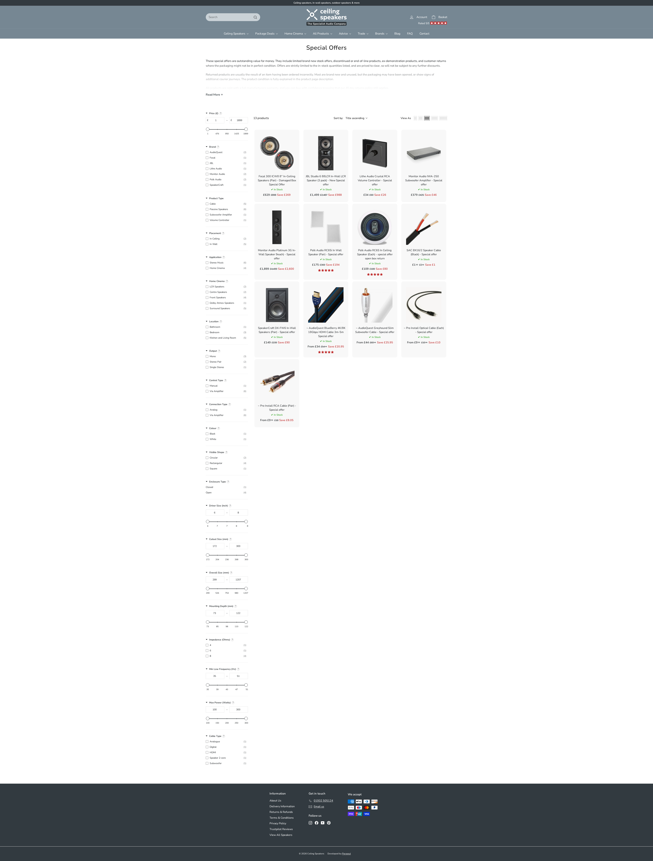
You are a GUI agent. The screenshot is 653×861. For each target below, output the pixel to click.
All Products (321, 34)
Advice (343, 34)
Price (213, 113)
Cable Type (215, 736)
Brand (212, 146)
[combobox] (233, 17)
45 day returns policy (359, 88)
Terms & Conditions (282, 818)
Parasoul (346, 853)
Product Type (216, 198)
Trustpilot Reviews (281, 829)
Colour (212, 428)
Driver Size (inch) (218, 505)
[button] (326, 270)
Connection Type (218, 404)
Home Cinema (294, 34)
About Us (275, 801)
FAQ (410, 34)
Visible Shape (216, 452)
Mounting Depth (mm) (221, 606)
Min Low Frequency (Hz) (222, 669)
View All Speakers (281, 835)
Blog (397, 34)
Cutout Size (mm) (218, 539)
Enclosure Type (217, 481)
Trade (362, 34)
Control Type (216, 380)
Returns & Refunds (281, 812)
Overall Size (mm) (219, 572)
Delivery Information (282, 806)
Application (215, 257)
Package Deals (265, 34)
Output (213, 351)
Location (214, 321)
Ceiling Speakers (235, 34)
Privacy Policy (278, 823)
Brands (380, 34)
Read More (213, 95)
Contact (424, 34)
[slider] (207, 129)
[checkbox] (226, 152)
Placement (215, 233)
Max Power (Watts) (220, 702)
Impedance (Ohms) (219, 639)
